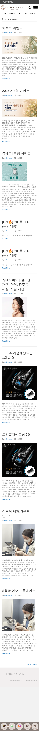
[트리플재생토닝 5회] (19, 460)
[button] (32, 7)
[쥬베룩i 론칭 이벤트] (14, 171)
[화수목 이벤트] (19, 45)
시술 (19, 13)
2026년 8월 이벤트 (15, 90)
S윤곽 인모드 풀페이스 (18, 590)
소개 (5, 13)
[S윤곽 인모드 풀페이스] (18, 615)
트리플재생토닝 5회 (16, 434)
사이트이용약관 (31, 680)
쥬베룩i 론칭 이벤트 (16, 153)
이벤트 (25, 13)
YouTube (12, 13)
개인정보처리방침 (16, 680)
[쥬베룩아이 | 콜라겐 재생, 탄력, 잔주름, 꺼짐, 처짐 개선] (14, 307)
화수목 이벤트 (12, 28)
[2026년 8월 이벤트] (19, 108)
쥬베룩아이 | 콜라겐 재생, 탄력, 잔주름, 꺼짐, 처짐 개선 (16, 284)
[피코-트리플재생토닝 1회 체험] (19, 383)
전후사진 (32, 13)
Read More (6, 79)
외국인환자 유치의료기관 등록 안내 (9, 2)
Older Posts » (32, 664)
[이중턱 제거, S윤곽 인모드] (18, 540)
